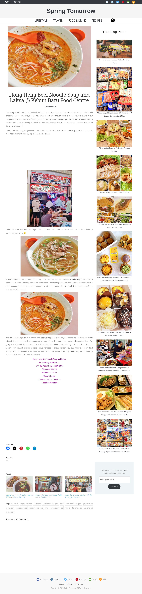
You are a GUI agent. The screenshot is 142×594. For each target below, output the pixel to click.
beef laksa (37, 504)
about (61, 584)
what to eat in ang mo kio (54, 508)
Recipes (97, 20)
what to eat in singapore (73, 508)
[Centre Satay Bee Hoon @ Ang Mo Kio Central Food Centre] (48, 484)
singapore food (21, 508)
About (8, 2)
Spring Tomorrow (71, 11)
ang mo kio (15, 504)
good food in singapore (73, 504)
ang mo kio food (26, 504)
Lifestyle (41, 20)
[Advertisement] (49, 152)
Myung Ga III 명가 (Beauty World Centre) (114, 192)
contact (70, 584)
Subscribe (114, 487)
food (62, 504)
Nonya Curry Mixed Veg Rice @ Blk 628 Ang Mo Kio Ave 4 (78, 496)
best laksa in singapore (50, 504)
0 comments (50, 107)
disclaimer (79, 584)
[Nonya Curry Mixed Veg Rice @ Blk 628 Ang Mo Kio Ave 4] (78, 484)
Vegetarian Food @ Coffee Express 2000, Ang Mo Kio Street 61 (19, 496)
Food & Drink (77, 20)
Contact (17, 2)
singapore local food (36, 508)
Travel (58, 20)
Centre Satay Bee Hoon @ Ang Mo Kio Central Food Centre (48, 496)
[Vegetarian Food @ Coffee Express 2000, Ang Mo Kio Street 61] (19, 484)
